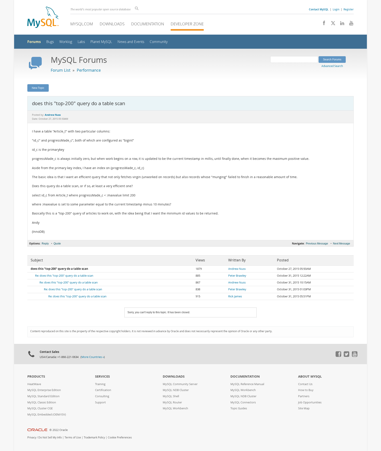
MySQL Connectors (243, 402)
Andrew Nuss (237, 269)
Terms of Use (73, 437)
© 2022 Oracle (58, 430)
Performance (89, 70)
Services (102, 376)
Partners (303, 396)
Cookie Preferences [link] (120, 437)
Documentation (147, 23)
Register (349, 9)
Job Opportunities (309, 402)
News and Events (131, 41)
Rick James (235, 296)
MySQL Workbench (175, 408)
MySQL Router (172, 402)
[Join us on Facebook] (322, 24)
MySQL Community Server (180, 384)
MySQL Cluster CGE (40, 408)
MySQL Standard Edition (43, 396)
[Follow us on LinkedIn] (340, 24)
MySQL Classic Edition (41, 402)
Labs (81, 41)
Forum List (60, 70)
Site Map (304, 408)
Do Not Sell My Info (50, 437)
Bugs (50, 41)
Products (36, 376)
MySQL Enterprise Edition (44, 390)
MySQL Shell (171, 396)
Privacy (31, 437)
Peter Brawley (237, 276)
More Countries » (92, 357)
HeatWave (34, 384)
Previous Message (317, 243)
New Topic (38, 87)
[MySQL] (43, 18)
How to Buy (306, 390)
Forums (34, 41)
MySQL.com (81, 23)
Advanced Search (332, 66)
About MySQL (310, 376)
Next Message (341, 243)
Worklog (65, 41)
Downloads (112, 23)
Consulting (102, 396)
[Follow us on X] (331, 24)
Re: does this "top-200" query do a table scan (64, 276)
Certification (103, 390)
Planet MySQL (101, 41)
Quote (57, 243)
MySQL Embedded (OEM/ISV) (46, 414)
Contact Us (305, 384)
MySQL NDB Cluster (176, 390)
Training (100, 384)
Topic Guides (238, 408)
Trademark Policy (94, 437)
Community (159, 41)
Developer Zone (187, 23)
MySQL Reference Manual (247, 384)
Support (100, 402)
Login (336, 9)
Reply (45, 243)
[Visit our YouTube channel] (350, 24)
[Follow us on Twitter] (346, 355)
